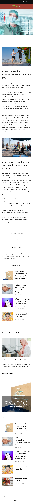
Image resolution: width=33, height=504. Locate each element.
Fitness (16, 398)
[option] (16, 22)
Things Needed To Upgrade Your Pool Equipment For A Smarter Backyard (16, 404)
